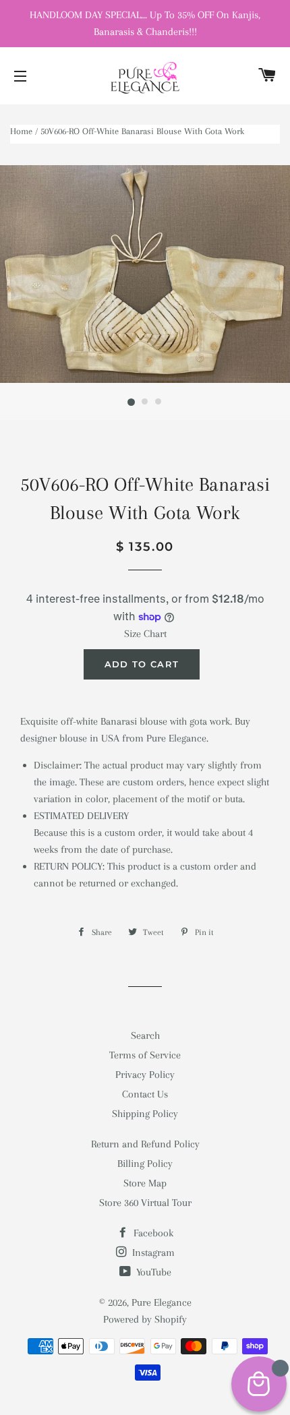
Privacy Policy (145, 1074)
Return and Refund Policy (145, 1144)
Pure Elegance (162, 1302)
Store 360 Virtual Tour (145, 1203)
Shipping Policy (145, 1114)
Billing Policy (145, 1163)
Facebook (152, 1233)
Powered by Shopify (145, 1319)
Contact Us (145, 1094)
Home (21, 131)
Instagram (152, 1252)
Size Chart (145, 634)
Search (145, 1035)
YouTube (152, 1272)
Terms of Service (145, 1055)
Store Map (145, 1183)
